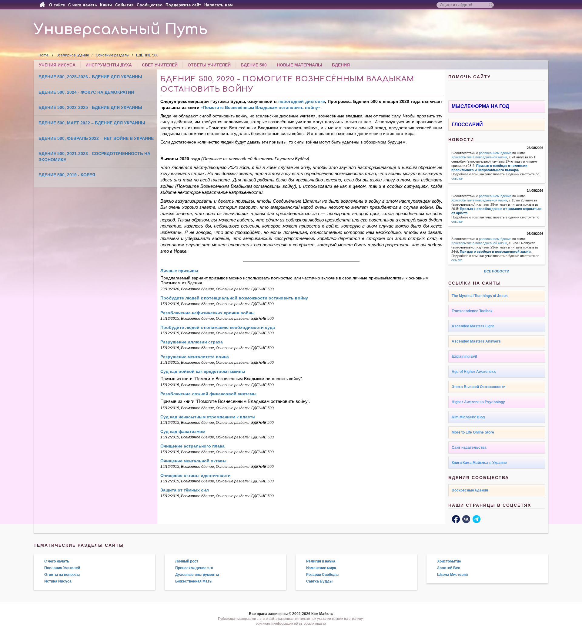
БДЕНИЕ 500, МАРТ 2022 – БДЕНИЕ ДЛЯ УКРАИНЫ (91, 122)
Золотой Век (448, 568)
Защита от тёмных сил (184, 490)
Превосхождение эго (194, 568)
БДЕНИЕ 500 (147, 55)
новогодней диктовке (301, 101)
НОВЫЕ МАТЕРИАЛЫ (299, 64)
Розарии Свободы (322, 575)
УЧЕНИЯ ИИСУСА (57, 64)
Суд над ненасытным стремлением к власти (207, 416)
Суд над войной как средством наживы (202, 371)
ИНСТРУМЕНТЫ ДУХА (108, 64)
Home (43, 55)
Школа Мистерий (452, 575)
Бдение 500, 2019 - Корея (66, 174)
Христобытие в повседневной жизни (479, 157)
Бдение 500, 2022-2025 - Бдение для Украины (90, 107)
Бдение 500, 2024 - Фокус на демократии (86, 92)
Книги (106, 5)
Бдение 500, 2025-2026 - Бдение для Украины (90, 76)
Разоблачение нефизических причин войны (207, 312)
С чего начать (82, 5)
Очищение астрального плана (192, 446)
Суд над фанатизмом (182, 431)
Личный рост (186, 561)
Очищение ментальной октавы (193, 460)
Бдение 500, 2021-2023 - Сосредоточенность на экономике (94, 156)
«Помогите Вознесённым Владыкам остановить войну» (260, 107)
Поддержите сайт (183, 5)
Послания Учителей (62, 568)
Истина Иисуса (58, 581)
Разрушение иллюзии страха (191, 341)
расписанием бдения (495, 153)
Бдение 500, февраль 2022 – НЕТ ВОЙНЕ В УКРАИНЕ (96, 138)
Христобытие (449, 561)
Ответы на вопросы (62, 575)
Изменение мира (321, 568)
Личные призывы (179, 270)
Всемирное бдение (72, 55)
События (124, 5)
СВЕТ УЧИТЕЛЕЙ (160, 64)
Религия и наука (320, 561)
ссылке (457, 178)
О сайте (57, 5)
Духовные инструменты (197, 575)
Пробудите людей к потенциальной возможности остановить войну (234, 298)
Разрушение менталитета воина (194, 356)
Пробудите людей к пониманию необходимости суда (217, 327)
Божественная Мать (193, 581)
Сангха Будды (319, 581)
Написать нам (218, 5)
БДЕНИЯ (341, 64)
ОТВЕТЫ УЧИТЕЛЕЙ (209, 64)
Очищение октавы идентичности (195, 475)
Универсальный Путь (121, 30)
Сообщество (149, 5)
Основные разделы (112, 55)
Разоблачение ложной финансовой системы (208, 393)
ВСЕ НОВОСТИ (496, 271)
